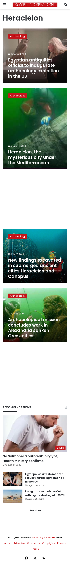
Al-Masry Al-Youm (43, 537)
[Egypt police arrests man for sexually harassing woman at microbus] (12, 479)
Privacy (61, 543)
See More (35, 510)
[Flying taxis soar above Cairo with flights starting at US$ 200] (12, 496)
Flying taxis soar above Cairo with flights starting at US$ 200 (45, 493)
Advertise (19, 543)
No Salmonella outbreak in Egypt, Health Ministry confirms (30, 458)
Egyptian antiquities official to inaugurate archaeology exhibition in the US (33, 68)
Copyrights (48, 543)
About (7, 543)
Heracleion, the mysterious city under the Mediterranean (32, 157)
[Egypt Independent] (35, 5)
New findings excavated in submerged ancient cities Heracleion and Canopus (34, 268)
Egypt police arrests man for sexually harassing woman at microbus (44, 477)
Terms (35, 549)
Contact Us (33, 543)
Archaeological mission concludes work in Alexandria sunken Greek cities (34, 328)
